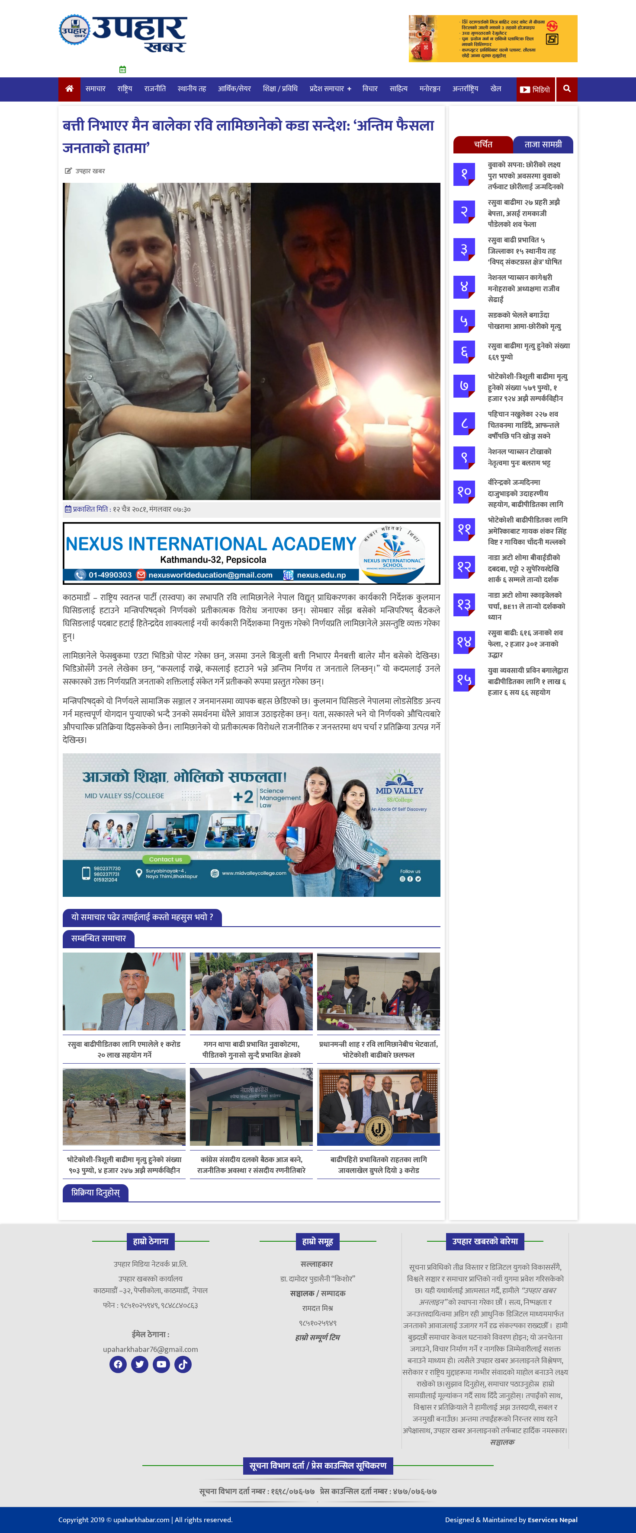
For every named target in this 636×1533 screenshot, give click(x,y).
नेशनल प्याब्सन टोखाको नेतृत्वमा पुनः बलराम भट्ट (520, 457)
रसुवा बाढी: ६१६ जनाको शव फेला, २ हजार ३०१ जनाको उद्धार (525, 644)
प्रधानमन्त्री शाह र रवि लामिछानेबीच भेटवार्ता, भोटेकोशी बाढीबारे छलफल (378, 1050)
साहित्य (399, 89)
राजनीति (155, 89)
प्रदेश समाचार (327, 89)
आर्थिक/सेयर (234, 89)
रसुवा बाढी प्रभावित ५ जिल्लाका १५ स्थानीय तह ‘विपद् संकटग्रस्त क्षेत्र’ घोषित (525, 251)
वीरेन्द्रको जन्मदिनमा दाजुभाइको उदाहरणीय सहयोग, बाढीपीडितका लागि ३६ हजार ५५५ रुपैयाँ (525, 499)
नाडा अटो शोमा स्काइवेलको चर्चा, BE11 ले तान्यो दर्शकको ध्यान (526, 607)
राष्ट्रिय (125, 89)
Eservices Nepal (553, 1520)
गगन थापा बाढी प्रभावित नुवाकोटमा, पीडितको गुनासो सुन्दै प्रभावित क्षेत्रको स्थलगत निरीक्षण (251, 1050)
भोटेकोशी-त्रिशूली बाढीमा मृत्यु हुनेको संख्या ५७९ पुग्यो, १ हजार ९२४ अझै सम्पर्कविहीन (528, 388)
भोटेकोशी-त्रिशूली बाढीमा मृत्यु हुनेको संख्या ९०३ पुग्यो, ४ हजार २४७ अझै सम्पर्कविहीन (124, 1165)
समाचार (96, 89)
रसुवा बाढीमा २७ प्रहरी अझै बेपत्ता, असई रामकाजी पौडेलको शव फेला (524, 214)
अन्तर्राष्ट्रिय (466, 89)
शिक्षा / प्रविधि (280, 89)
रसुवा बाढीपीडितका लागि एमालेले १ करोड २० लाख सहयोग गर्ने (124, 1050)
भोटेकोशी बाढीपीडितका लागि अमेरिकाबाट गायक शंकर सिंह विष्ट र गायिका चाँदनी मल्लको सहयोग (528, 537)
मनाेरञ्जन (430, 89)
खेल (496, 89)
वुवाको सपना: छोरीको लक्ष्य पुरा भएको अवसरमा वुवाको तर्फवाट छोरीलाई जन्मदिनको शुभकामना (526, 181)
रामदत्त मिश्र (317, 1308)
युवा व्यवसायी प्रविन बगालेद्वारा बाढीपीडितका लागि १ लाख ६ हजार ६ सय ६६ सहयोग (528, 682)
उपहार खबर (90, 171)
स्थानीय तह (192, 89)
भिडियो (541, 90)
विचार (370, 89)
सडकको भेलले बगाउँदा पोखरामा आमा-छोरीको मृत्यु (524, 321)
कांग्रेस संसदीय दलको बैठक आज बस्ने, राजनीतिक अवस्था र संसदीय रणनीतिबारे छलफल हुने (251, 1165)
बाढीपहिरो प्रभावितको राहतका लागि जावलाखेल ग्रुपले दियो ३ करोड (379, 1165)
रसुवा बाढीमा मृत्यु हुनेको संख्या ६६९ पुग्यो (529, 351)
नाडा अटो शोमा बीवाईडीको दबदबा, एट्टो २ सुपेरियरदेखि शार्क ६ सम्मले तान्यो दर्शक (524, 569)
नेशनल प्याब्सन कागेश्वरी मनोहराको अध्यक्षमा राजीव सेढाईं (523, 289)
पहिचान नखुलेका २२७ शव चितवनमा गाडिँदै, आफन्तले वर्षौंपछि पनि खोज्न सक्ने (523, 425)
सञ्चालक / (305, 1294)
